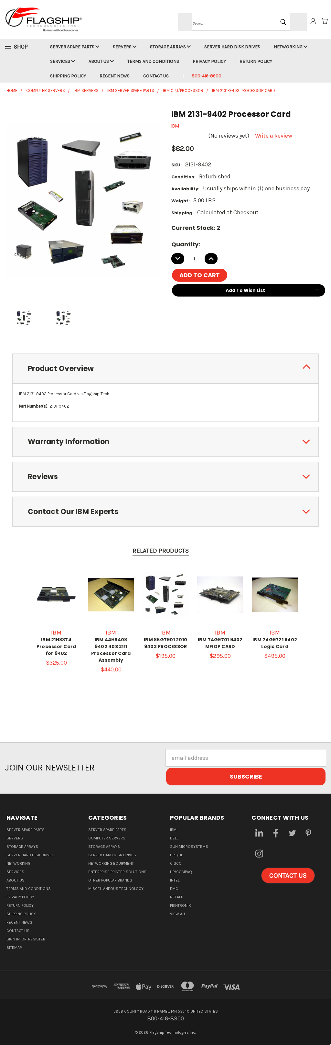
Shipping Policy (68, 76)
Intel (174, 880)
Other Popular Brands (110, 880)
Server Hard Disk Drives (232, 47)
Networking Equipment (111, 863)
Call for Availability (57, 601)
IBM (173, 829)
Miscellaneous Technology (116, 888)
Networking (289, 47)
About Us (99, 61)
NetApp (176, 897)
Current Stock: (195, 228)
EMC (174, 888)
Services (60, 61)
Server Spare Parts (72, 47)
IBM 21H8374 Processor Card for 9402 (56, 646)
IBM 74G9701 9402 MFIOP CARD (220, 643)
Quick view (57, 583)
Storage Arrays (168, 47)
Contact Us (156, 76)
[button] (288, 876)
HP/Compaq (181, 872)
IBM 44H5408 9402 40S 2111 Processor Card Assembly (111, 649)
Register (36, 939)
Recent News (115, 76)
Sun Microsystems (189, 846)
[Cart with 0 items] (324, 21)
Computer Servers (106, 838)
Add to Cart (111, 604)
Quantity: (185, 244)
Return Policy (256, 61)
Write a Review (273, 135)
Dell (174, 838)
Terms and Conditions (153, 61)
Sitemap (14, 947)
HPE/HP (176, 855)
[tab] (165, 369)
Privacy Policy (209, 61)
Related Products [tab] (161, 550)
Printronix (180, 905)
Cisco (176, 863)
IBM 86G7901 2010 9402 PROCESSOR (165, 643)
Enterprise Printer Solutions (117, 872)
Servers (123, 47)
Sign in (13, 939)
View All (178, 914)
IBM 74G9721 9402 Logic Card (274, 643)
